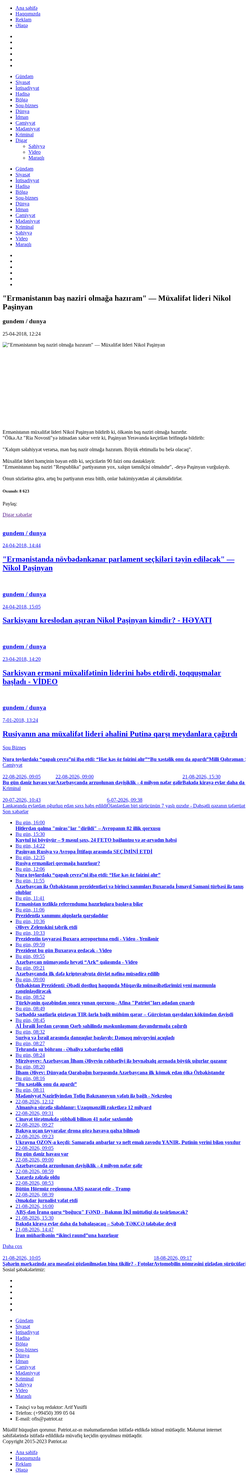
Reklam (23, 19)
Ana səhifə (26, 8)
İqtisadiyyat (27, 88)
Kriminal (25, 134)
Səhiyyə (36, 146)
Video (34, 152)
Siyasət (23, 82)
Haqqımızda (28, 13)
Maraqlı (36, 158)
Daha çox (12, 1246)
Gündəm (24, 76)
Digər (21, 140)
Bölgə (22, 99)
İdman (22, 117)
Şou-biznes (27, 105)
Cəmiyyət (25, 123)
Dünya (22, 111)
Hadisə (23, 94)
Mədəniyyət (28, 128)
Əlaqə (22, 25)
